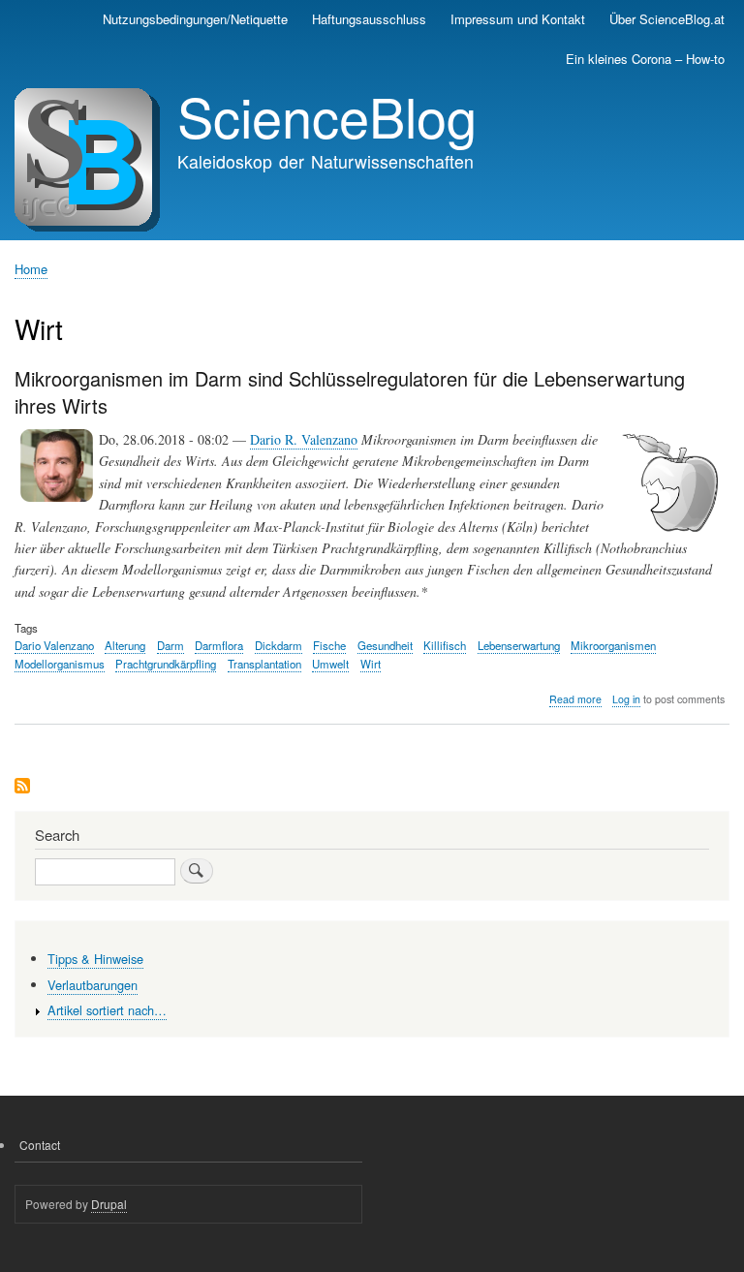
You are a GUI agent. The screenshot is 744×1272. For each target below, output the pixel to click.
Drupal (109, 1203)
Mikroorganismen (613, 645)
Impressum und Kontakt (517, 19)
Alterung (125, 645)
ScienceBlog (327, 115)
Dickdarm (278, 645)
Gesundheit (385, 645)
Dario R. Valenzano (303, 439)
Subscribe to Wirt (22, 787)
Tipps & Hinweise (95, 958)
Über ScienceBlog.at (667, 19)
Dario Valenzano (54, 645)
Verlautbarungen (92, 985)
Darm (170, 645)
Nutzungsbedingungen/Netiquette (195, 19)
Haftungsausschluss (369, 19)
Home (31, 269)
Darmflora (219, 645)
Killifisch (444, 645)
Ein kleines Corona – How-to (645, 58)
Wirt (370, 663)
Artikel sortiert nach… (107, 1010)
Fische (329, 645)
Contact (39, 1144)
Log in (626, 699)
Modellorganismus (60, 663)
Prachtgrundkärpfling (165, 663)
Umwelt (330, 663)
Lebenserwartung (519, 645)
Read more (575, 699)
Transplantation (264, 663)
